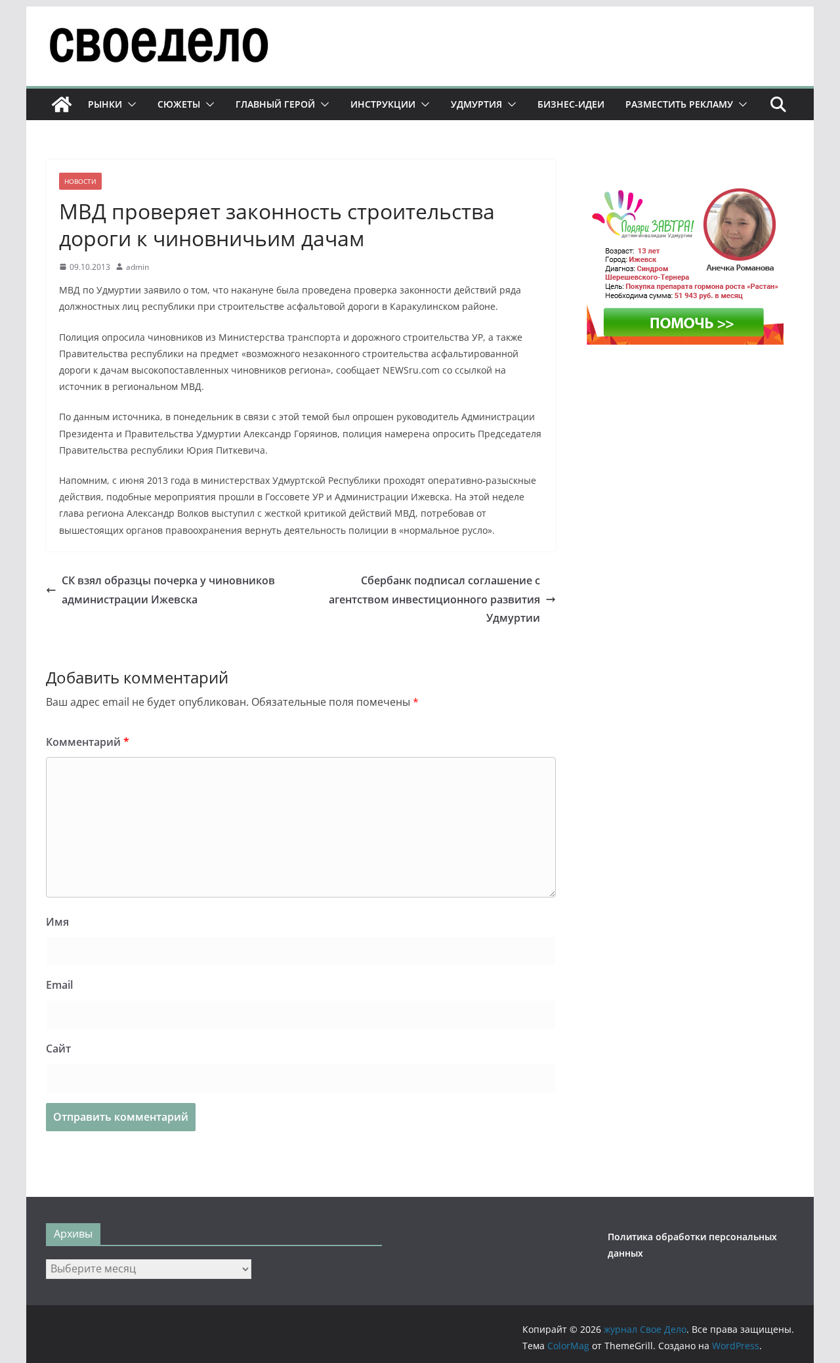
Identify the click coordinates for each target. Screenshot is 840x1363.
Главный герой (275, 104)
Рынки (105, 104)
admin (137, 266)
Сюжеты (179, 104)
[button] (129, 104)
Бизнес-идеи (570, 104)
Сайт (58, 1048)
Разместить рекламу (679, 104)
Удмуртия (476, 104)
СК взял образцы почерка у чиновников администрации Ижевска (168, 590)
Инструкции (382, 104)
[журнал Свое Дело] (61, 104)
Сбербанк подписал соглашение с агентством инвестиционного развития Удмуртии (434, 599)
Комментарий (87, 742)
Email (59, 985)
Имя (57, 922)
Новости (80, 181)
